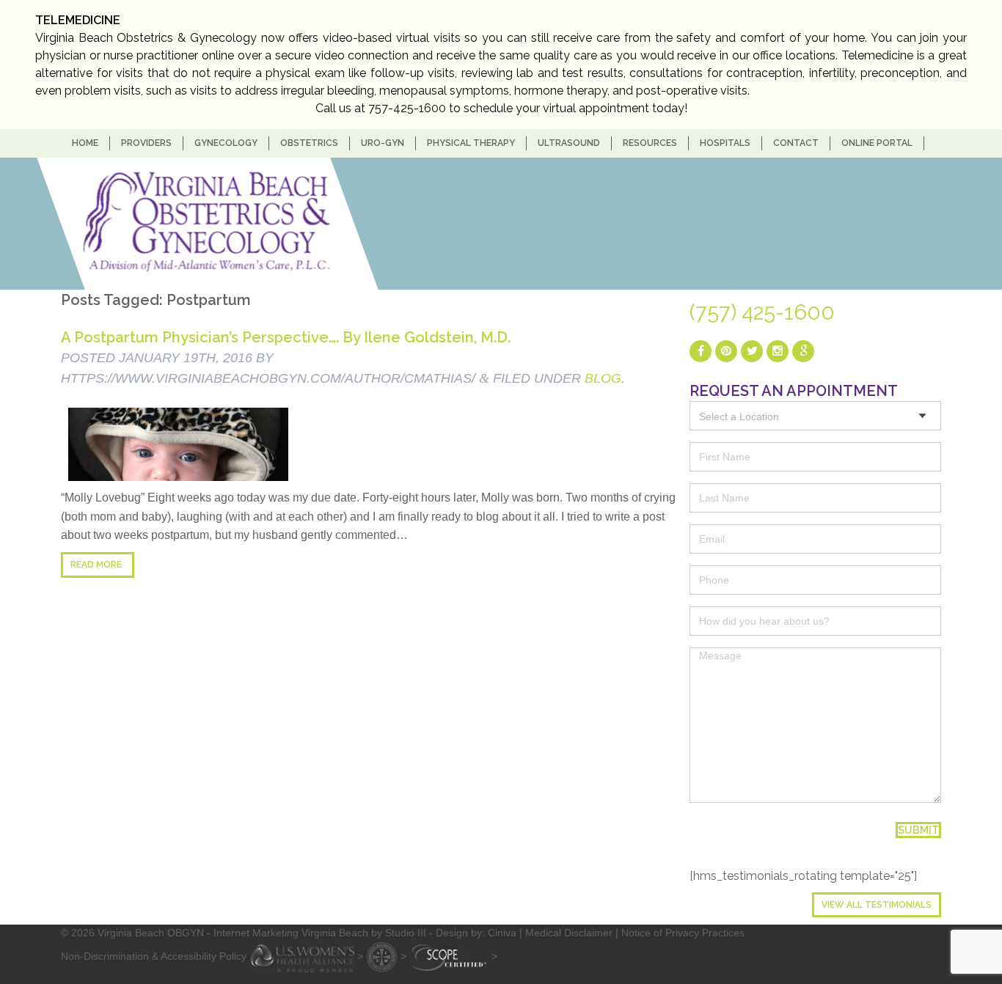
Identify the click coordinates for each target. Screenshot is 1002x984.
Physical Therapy (471, 143)
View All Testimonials (877, 905)
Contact (796, 143)
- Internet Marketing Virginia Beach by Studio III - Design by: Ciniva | (366, 933)
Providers (146, 143)
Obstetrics (309, 143)
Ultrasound (569, 143)
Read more (96, 564)
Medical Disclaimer (568, 933)
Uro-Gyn (382, 143)
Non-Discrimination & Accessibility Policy (153, 955)
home (85, 143)
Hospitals (725, 143)
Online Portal (877, 143)
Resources (650, 143)
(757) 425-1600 (762, 312)
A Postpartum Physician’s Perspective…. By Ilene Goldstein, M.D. (286, 337)
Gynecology (225, 143)
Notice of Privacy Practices (683, 933)
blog (603, 378)
